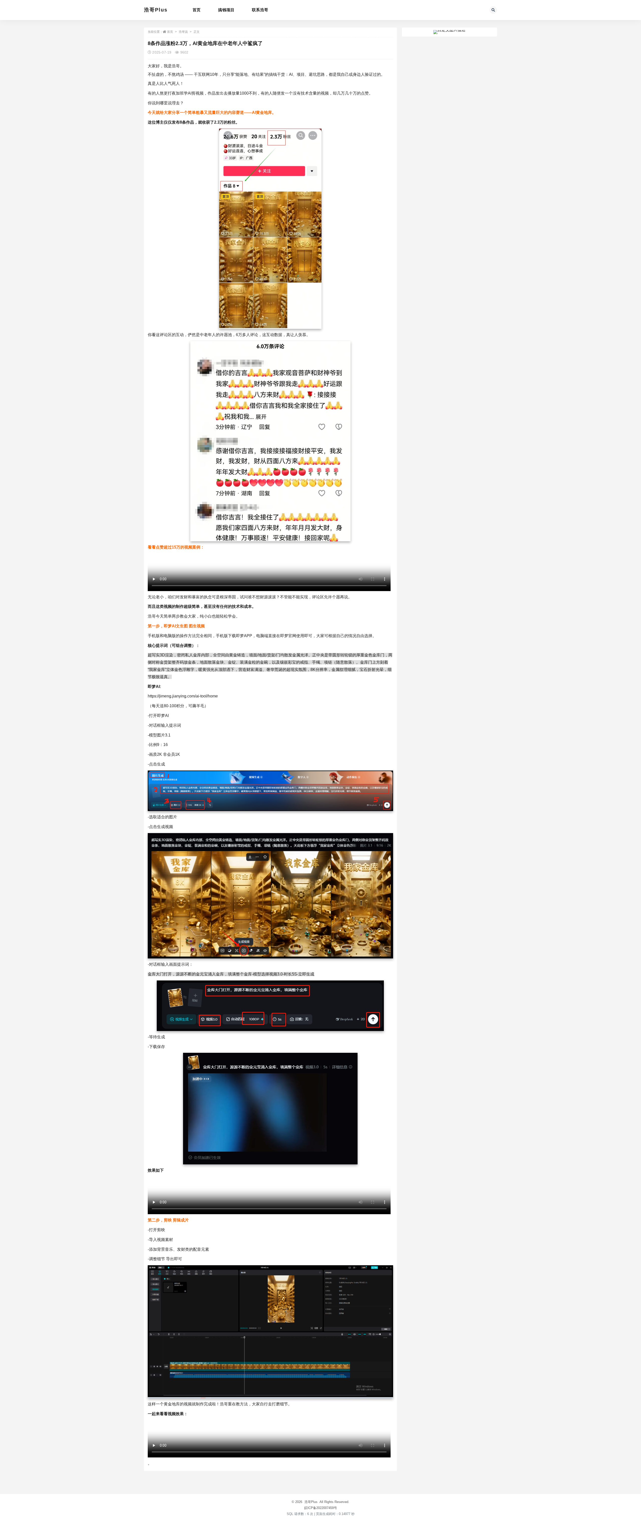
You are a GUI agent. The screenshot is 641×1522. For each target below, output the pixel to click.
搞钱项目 (226, 10)
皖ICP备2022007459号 (320, 1508)
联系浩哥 (260, 10)
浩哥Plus (156, 10)
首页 (197, 10)
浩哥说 (183, 32)
